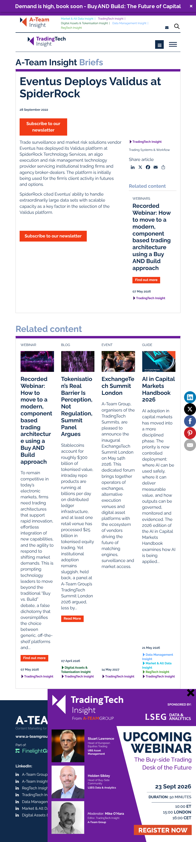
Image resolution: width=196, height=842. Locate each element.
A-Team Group (35, 774)
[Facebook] (190, 421)
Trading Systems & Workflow (149, 150)
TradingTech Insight (111, 18)
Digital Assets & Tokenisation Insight (84, 23)
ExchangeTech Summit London (118, 385)
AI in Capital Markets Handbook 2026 (158, 389)
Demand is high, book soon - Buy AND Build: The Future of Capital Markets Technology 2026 (98, 6)
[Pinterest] (190, 433)
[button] (98, 6)
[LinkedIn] (190, 397)
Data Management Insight (129, 23)
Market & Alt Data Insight (77, 18)
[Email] (190, 445)
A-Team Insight (35, 781)
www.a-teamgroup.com (37, 736)
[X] (190, 409)
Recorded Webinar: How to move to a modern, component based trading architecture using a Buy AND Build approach (151, 236)
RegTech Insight (71, 27)
